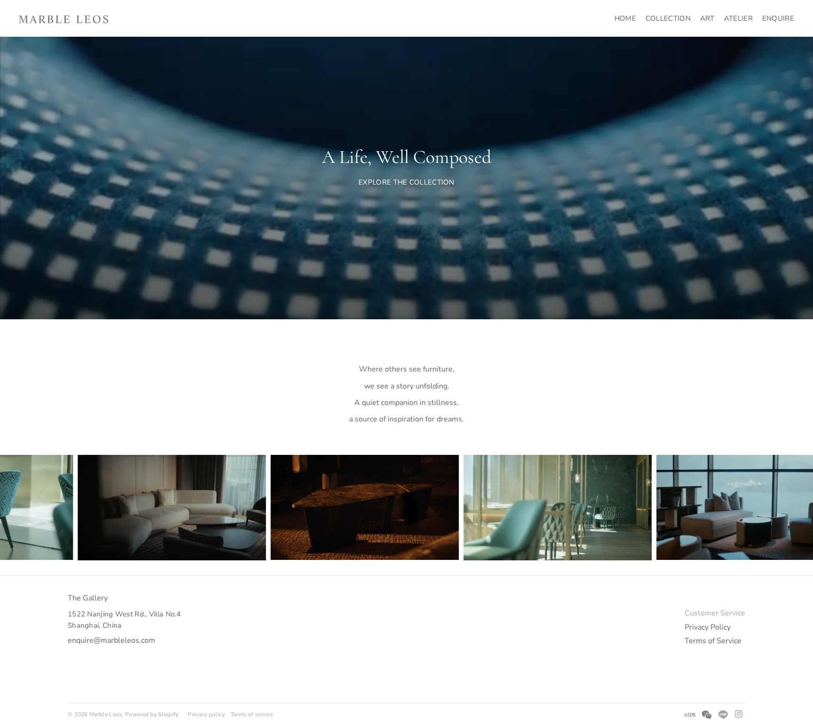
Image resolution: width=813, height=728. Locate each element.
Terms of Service (713, 641)
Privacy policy (206, 714)
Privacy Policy (708, 627)
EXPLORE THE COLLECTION (406, 182)
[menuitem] (625, 18)
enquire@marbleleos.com (111, 640)
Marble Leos (105, 714)
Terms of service (252, 714)
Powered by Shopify (151, 714)
